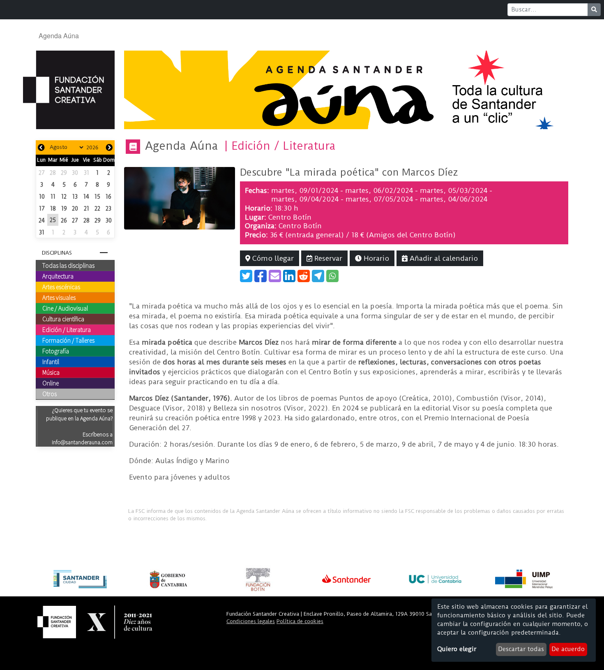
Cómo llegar (272, 258)
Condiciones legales (250, 621)
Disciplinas (57, 253)
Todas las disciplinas (68, 265)
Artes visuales (59, 297)
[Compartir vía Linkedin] (289, 276)
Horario (375, 258)
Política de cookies (300, 621)
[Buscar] (594, 9)
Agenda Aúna (59, 35)
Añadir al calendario (443, 258)
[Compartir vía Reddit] (303, 276)
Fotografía (55, 351)
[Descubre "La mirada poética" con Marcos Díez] (179, 198)
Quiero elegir (456, 649)
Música (51, 372)
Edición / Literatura (66, 329)
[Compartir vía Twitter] (246, 276)
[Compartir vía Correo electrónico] (275, 276)
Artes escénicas (61, 287)
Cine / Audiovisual (65, 308)
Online (50, 383)
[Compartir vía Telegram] (318, 276)
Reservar (327, 258)
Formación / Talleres (68, 340)
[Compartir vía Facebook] (260, 276)
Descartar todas (521, 649)
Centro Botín (289, 217)
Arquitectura (58, 276)
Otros (49, 393)
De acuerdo (568, 649)
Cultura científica (63, 319)
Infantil (50, 361)
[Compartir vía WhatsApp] (332, 276)
